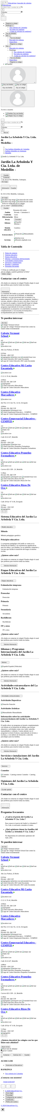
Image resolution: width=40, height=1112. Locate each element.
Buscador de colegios (16, 40)
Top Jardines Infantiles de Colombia (17, 149)
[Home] (6, 147)
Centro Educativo (10, 393)
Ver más (4, 323)
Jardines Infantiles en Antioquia (15, 151)
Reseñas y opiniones (12, 264)
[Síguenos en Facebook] (8, 1086)
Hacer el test (6, 1047)
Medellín (8, 153)
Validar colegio (6, 274)
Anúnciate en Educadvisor (14, 1065)
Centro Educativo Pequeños (16, 454)
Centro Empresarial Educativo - (18, 420)
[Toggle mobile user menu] (18, 98)
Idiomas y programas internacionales (17, 259)
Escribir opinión (6, 789)
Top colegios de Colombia (18, 28)
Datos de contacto (11, 253)
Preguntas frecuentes (12, 266)
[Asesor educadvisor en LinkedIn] (3, 1086)
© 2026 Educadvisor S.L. (13, 1091)
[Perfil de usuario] (18, 75)
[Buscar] (2, 120)
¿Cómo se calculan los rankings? (20, 31)
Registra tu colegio (11, 23)
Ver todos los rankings (16, 29)
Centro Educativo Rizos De (16, 486)
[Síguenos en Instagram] (13, 1086)
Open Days (13, 42)
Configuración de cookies (14, 1097)
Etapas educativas (11, 257)
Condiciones (10, 1099)
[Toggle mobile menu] (4, 2)
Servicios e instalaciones (13, 262)
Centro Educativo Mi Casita (16, 367)
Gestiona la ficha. (17, 205)
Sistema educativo (11, 255)
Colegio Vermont (10, 334)
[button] (22, 64)
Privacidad (9, 1095)
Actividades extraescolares (14, 261)
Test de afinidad (11, 33)
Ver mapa (5, 182)
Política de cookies (12, 1102)
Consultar (18, 219)
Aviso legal (9, 1093)
